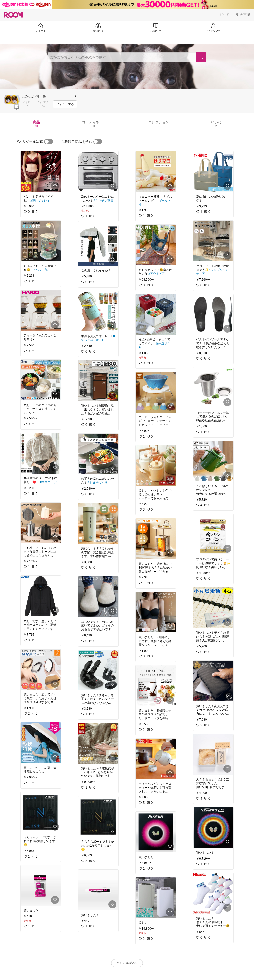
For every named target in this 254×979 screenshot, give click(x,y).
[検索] (201, 57)
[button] (12, 100)
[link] (41, 171)
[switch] (48, 141)
